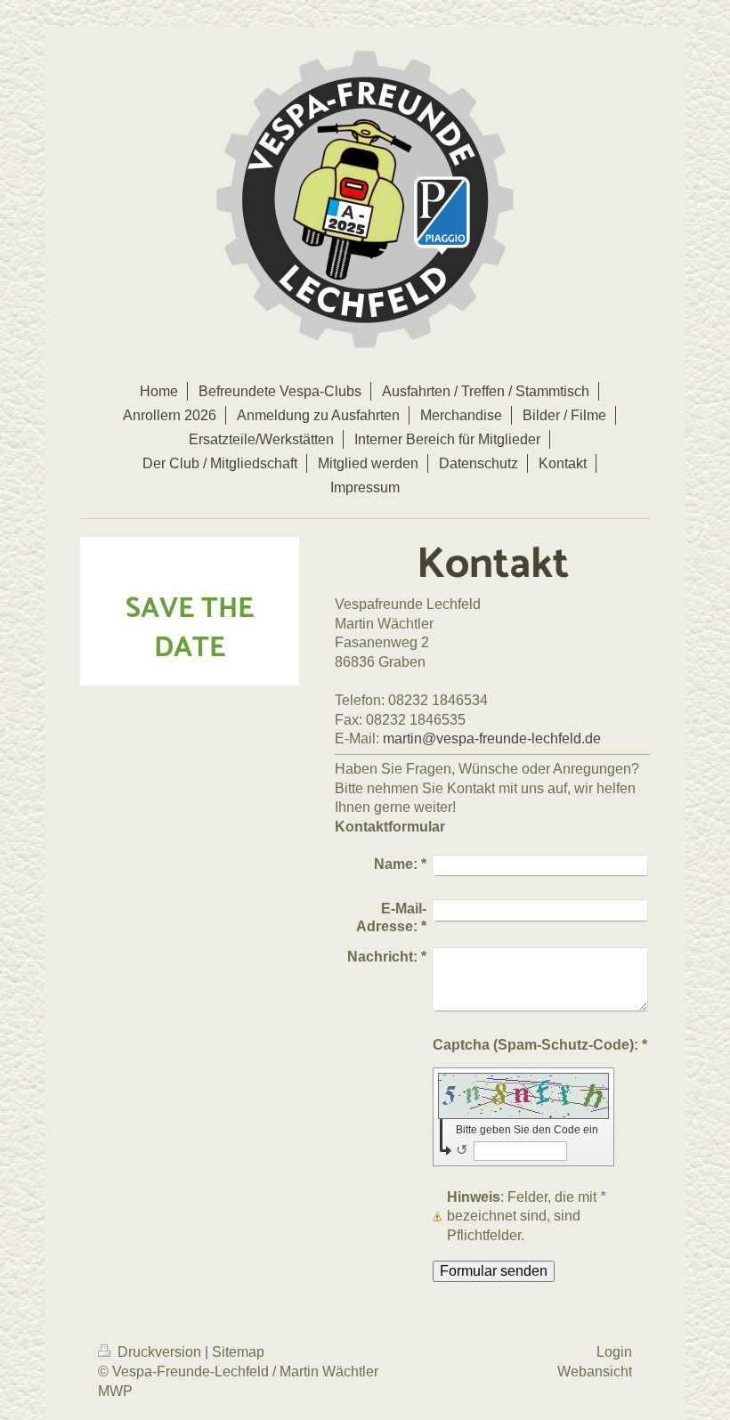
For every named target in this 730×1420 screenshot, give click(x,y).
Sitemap (238, 1351)
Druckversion (159, 1351)
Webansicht (594, 1371)
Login (614, 1351)
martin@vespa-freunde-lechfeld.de (492, 738)
